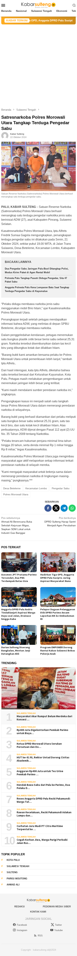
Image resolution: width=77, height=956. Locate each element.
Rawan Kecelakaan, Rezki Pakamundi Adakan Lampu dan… (44, 814)
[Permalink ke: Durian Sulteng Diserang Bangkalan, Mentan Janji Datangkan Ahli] (19, 635)
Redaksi (19, 906)
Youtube (58, 930)
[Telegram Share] (64, 508)
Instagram (22, 930)
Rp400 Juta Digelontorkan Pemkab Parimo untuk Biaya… (42, 731)
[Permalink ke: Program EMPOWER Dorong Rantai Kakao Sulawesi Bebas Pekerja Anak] (58, 635)
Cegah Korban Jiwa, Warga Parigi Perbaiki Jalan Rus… (42, 841)
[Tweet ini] (56, 508)
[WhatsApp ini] (72, 508)
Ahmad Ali (13, 884)
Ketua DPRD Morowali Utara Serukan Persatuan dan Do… (39, 745)
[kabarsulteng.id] (38, 5)
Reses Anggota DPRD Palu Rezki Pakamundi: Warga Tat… (43, 800)
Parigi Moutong (17, 878)
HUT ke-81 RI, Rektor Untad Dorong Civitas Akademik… (43, 759)
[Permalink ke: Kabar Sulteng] (4, 135)
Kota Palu (13, 860)
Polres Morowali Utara (15, 494)
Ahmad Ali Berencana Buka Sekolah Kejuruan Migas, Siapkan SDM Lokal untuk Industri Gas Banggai (16, 525)
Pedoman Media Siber (57, 906)
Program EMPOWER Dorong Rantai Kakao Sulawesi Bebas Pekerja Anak (57, 650)
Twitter (58, 925)
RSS (40, 935)
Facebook (22, 925)
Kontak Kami (38, 911)
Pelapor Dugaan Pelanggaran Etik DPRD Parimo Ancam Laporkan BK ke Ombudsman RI (57, 614)
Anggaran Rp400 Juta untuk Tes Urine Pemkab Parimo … (40, 773)
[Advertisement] (38, 64)
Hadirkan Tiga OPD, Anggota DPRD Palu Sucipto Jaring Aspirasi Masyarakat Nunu (57, 578)
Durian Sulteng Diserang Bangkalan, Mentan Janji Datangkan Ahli (15, 650)
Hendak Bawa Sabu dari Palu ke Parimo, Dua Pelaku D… (43, 786)
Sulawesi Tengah (26, 713)
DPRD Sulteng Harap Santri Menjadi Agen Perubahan (60, 521)
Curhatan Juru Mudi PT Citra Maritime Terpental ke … (40, 827)
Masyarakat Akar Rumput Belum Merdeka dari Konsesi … (44, 718)
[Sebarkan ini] (48, 508)
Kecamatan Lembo (36, 488)
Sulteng (12, 872)
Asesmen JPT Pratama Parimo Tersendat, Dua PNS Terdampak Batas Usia (19, 578)
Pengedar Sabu (60, 488)
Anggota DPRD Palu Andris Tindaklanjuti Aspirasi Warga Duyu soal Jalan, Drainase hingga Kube (18, 614)
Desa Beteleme (12, 488)
